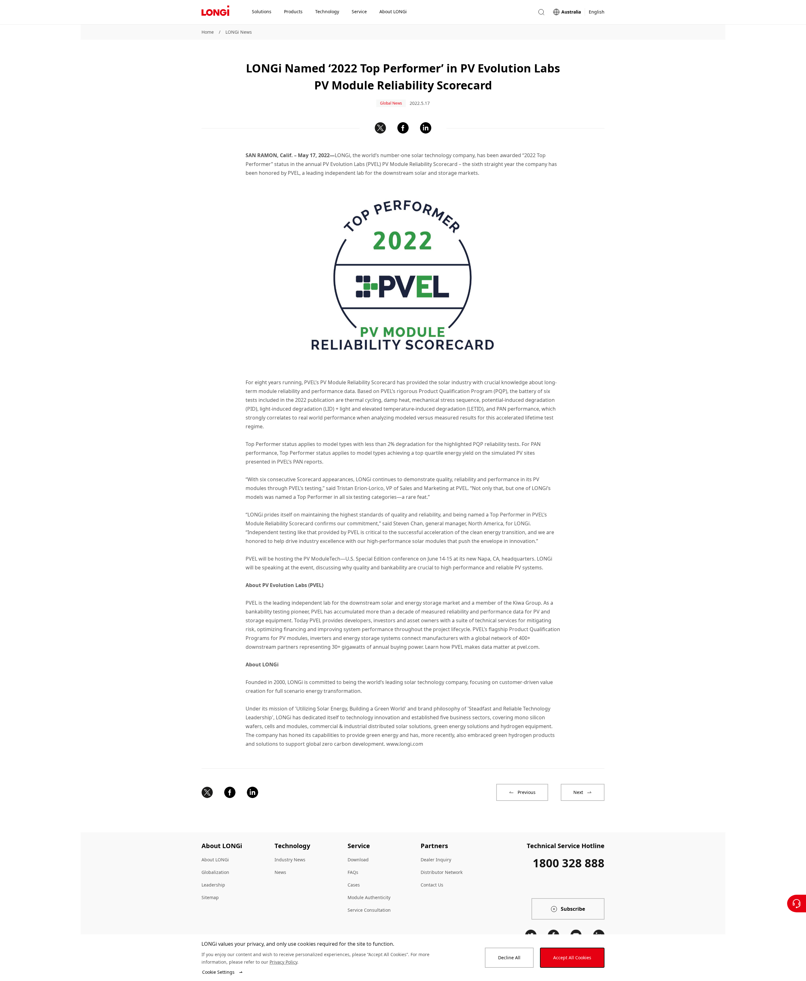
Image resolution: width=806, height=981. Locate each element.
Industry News (290, 860)
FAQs (353, 872)
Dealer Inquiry (436, 860)
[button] (541, 12)
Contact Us (432, 885)
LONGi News (238, 32)
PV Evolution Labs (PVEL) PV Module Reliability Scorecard (390, 164)
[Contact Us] (796, 903)
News (280, 872)
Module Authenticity (369, 897)
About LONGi (215, 860)
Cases (354, 885)
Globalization (215, 872)
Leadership (213, 885)
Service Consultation (369, 910)
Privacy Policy (283, 962)
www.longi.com (404, 743)
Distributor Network (442, 872)
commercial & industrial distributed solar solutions (370, 726)
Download (358, 860)
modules (297, 726)
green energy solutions (461, 726)
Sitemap (210, 897)
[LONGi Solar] (215, 12)
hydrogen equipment (526, 726)
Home (208, 32)
